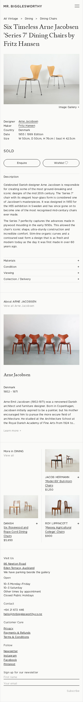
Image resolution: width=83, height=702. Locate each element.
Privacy (8, 628)
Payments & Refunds (17, 633)
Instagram (10, 655)
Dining (29, 18)
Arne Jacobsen (28, 121)
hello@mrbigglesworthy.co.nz (23, 614)
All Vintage (11, 18)
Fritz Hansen (27, 125)
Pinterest (9, 664)
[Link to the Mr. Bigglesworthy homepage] (23, 6)
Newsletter (11, 651)
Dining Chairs (48, 18)
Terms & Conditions (16, 637)
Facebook (10, 660)
